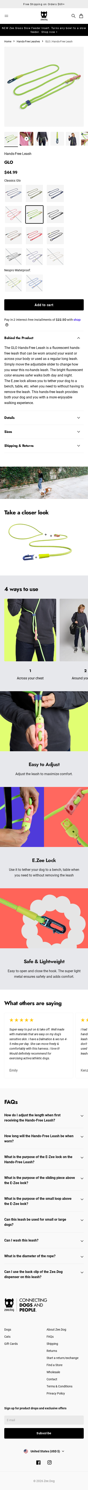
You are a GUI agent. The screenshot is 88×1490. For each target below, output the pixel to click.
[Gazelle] (13, 214)
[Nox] (55, 235)
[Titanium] (13, 256)
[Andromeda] (13, 193)
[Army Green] (34, 193)
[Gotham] (55, 214)
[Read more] (51, 536)
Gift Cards (11, 1344)
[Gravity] (13, 235)
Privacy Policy (56, 1393)
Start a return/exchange (62, 1358)
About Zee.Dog (56, 1329)
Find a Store (54, 1365)
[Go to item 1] (11, 139)
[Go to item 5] (72, 139)
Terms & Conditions (59, 1386)
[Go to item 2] (26, 139)
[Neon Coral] (34, 235)
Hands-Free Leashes (28, 41)
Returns (52, 1351)
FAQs (50, 1336)
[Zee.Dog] (44, 16)
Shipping (52, 1344)
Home (7, 41)
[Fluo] (13, 283)
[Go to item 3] (42, 139)
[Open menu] (6, 16)
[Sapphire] (34, 283)
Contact (52, 1379)
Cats (7, 1336)
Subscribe (44, 1433)
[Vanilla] (55, 256)
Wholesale (53, 1372)
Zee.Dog (49, 1481)
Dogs (7, 1329)
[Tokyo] (34, 256)
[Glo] (34, 214)
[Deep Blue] (55, 193)
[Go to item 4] (57, 139)
